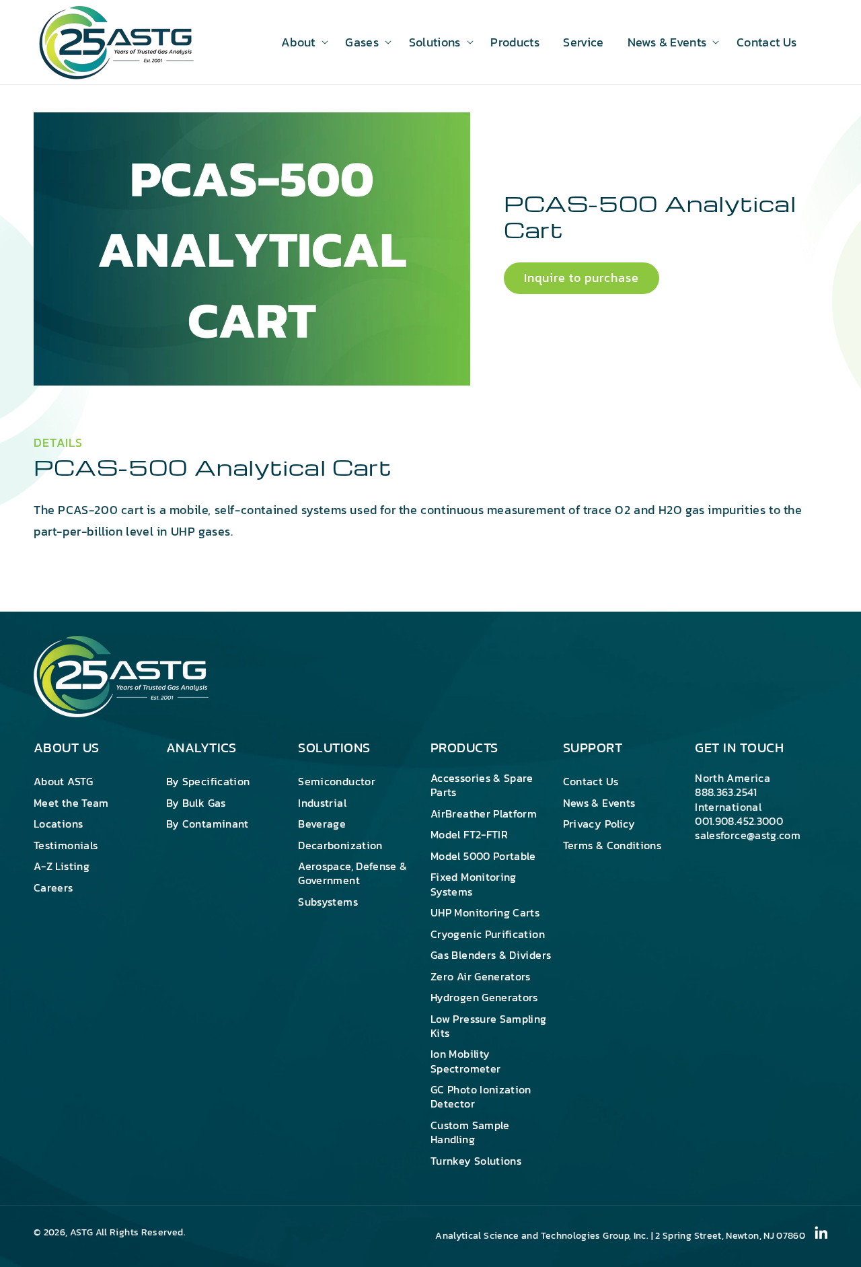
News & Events (599, 803)
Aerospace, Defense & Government (352, 873)
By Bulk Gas (196, 803)
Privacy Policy (599, 824)
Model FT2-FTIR (469, 834)
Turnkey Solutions (475, 1161)
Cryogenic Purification (487, 934)
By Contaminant (207, 824)
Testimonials (66, 845)
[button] (301, 42)
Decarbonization (340, 845)
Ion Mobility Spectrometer (465, 1061)
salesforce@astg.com (747, 835)
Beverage (322, 824)
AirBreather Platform (483, 813)
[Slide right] (448, 367)
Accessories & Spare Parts (481, 785)
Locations (58, 824)
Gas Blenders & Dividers (490, 955)
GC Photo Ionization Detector (480, 1096)
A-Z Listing (61, 866)
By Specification (208, 781)
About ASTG (63, 781)
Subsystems (328, 902)
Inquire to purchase (581, 278)
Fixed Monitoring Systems (473, 884)
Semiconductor (336, 781)
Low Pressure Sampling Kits (488, 1026)
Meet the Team (71, 803)
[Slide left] (55, 367)
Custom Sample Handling (470, 1132)
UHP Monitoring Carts (484, 912)
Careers (53, 887)
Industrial (322, 803)
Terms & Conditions (612, 845)
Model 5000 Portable (483, 856)
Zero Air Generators (480, 976)
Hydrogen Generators (484, 997)
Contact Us (591, 781)
